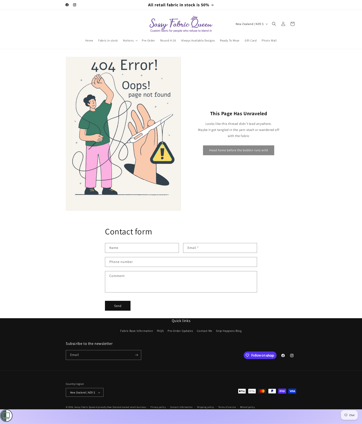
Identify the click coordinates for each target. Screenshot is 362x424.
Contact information (181, 407)
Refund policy (247, 407)
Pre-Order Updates (180, 331)
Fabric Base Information (136, 331)
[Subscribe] (136, 355)
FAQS (160, 331)
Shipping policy (205, 407)
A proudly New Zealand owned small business (121, 407)
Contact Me (204, 331)
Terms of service (227, 407)
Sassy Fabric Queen (85, 407)
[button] (129, 40)
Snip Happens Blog (229, 331)
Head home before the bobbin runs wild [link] (238, 150)
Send (118, 306)
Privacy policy (158, 407)
